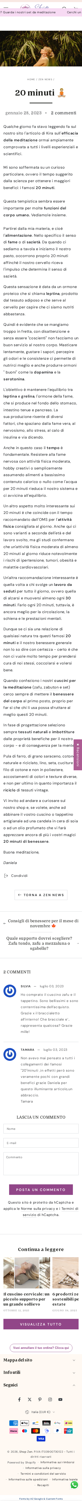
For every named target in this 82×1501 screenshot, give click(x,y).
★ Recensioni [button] (78, 754)
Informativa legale (65, 1479)
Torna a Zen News (44, 895)
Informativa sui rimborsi (57, 1462)
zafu (38, 687)
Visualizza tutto (41, 1324)
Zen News (45, 79)
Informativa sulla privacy (43, 1468)
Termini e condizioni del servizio (43, 1474)
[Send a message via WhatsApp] (74, 1484)
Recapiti (43, 1485)
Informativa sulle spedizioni (28, 1479)
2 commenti (64, 113)
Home (31, 79)
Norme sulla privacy (38, 1208)
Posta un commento (41, 1190)
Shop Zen (26, 1452)
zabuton (51, 687)
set (66, 687)
